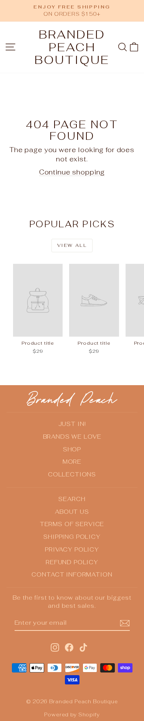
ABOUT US (72, 511)
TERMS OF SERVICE (72, 524)
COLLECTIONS (72, 474)
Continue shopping (72, 172)
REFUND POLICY (72, 562)
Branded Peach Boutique (72, 47)
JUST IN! (72, 424)
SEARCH (71, 499)
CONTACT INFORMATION (71, 574)
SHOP (72, 449)
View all (72, 245)
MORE (72, 461)
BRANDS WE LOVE (72, 436)
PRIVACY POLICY (72, 549)
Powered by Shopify (71, 714)
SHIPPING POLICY (72, 536)
